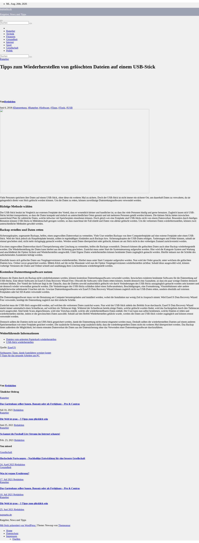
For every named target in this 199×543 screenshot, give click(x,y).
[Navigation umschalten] (1, 20)
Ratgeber (10, 31)
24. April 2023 (7, 464)
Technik (10, 33)
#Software (44, 107)
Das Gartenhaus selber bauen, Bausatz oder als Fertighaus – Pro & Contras (40, 404)
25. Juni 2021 (7, 509)
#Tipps (54, 107)
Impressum (11, 536)
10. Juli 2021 (6, 494)
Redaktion (9, 101)
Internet (10, 42)
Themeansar (64, 525)
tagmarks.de (6, 9)
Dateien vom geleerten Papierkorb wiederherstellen (31, 339)
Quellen (16, 539)
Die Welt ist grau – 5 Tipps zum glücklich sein (24, 419)
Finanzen (10, 36)
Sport (9, 45)
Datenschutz (12, 533)
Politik (9, 50)
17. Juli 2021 (6, 479)
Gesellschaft (12, 47)
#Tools (61, 107)
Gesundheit (11, 39)
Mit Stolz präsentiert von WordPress (18, 525)
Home (9, 530)
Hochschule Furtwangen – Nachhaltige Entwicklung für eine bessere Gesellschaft (42, 458)
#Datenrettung (20, 107)
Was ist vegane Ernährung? (14, 473)
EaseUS (12, 347)
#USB (69, 107)
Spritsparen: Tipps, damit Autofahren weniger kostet (25, 352)
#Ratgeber (33, 107)
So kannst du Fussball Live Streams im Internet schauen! (30, 434)
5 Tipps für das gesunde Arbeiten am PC (20, 355)
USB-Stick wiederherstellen (20, 342)
